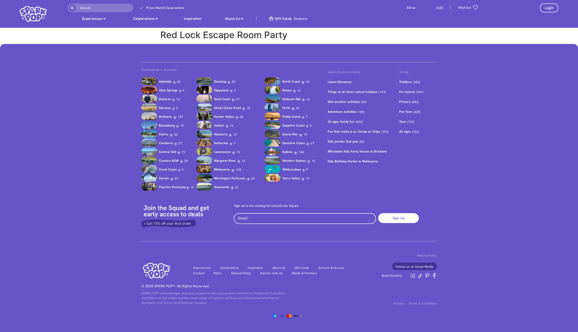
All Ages (405, 131)
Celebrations (143, 18)
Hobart (219, 125)
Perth (286, 108)
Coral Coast (168, 169)
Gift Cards (301, 268)
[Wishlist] (475, 7)
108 (238, 170)
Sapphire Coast (293, 125)
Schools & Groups (331, 268)
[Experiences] (104, 19)
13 (235, 134)
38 (175, 134)
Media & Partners (304, 273)
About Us (232, 18)
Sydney (287, 152)
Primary (404, 102)
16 (231, 126)
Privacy (399, 303)
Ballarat (165, 99)
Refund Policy (427, 256)
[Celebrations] (156, 19)
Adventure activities (342, 112)
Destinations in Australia (159, 70)
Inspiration (192, 18)
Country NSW (169, 161)
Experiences (92, 18)
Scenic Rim (290, 134)
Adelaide (165, 81)
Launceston (222, 152)
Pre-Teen (405, 112)
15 (192, 187)
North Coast (291, 81)
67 (312, 143)
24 (241, 117)
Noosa (286, 90)
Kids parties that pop (343, 141)
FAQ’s (218, 273)
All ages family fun (341, 122)
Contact (199, 273)
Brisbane (165, 117)
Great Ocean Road (227, 108)
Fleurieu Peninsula (172, 187)
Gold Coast (222, 99)
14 (178, 99)
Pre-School (407, 92)
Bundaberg (167, 125)
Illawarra (220, 134)
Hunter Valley (224, 117)
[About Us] (242, 19)
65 (297, 108)
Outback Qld (291, 99)
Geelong (220, 81)
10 (313, 161)
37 (180, 143)
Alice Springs (168, 90)
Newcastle (221, 187)
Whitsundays (291, 169)
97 (238, 99)
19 (182, 126)
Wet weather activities (344, 102)
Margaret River (225, 161)
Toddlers (405, 82)
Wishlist (464, 7)
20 (233, 82)
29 (176, 178)
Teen (402, 122)
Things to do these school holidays (353, 92)
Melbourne (222, 169)
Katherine (221, 143)
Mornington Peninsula (229, 178)
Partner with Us (271, 273)
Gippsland (221, 90)
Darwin (164, 178)
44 (307, 82)
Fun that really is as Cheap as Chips (354, 131)
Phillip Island (291, 117)
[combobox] (100, 8)
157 (180, 117)
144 (301, 152)
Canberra (166, 143)
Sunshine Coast (293, 143)
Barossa (165, 108)
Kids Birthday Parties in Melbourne (353, 161)
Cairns (163, 134)
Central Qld (167, 152)
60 (179, 82)
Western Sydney (294, 161)
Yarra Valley (291, 178)
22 (237, 187)
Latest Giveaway (340, 82)
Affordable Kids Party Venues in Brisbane (357, 151)
